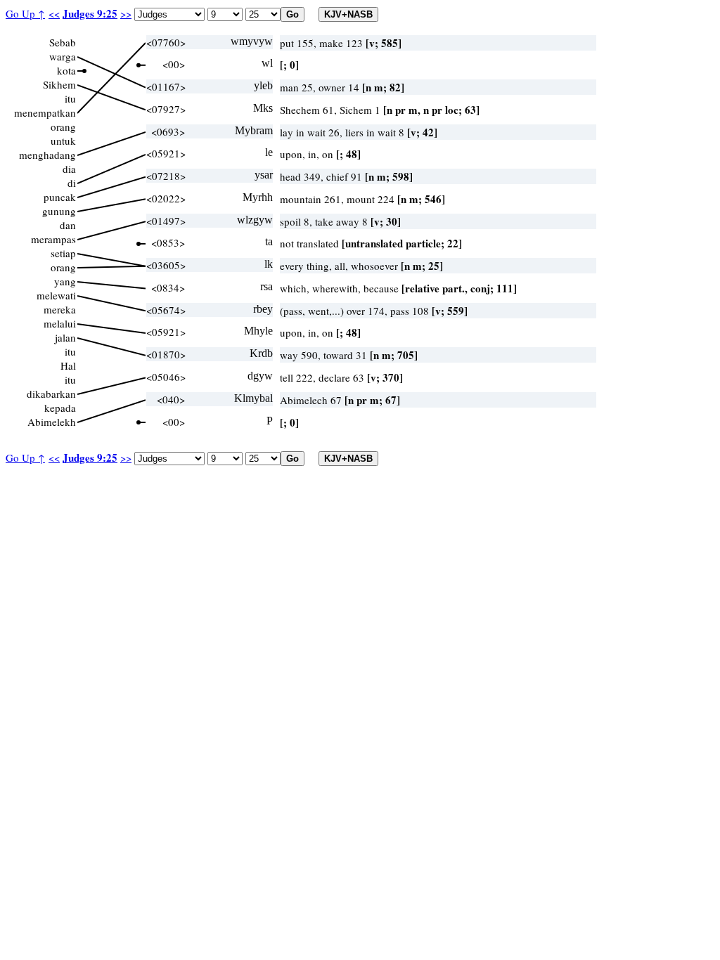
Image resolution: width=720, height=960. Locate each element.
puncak (60, 197)
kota (66, 70)
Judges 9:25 (90, 13)
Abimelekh (51, 422)
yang (65, 281)
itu (70, 98)
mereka (60, 309)
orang (63, 126)
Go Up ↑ (25, 13)
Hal (68, 365)
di (72, 183)
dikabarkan (51, 394)
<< (54, 13)
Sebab (62, 42)
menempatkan (45, 112)
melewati (56, 295)
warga (62, 56)
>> (125, 13)
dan (68, 225)
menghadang (47, 155)
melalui (60, 323)
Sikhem (59, 84)
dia (69, 169)
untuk (63, 141)
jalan (65, 337)
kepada (60, 408)
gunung (59, 211)
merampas (53, 239)
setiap (63, 253)
